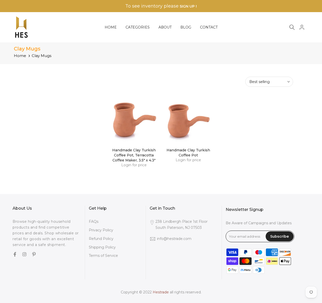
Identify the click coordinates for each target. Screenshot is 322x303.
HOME (111, 27)
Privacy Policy (101, 230)
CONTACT (209, 27)
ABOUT (165, 27)
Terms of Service (103, 255)
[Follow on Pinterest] (34, 255)
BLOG (185, 27)
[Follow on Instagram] (24, 255)
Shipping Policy (102, 247)
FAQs (93, 221)
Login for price (134, 165)
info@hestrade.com (174, 238)
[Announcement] (161, 6)
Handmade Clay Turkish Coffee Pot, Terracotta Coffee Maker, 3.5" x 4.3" (134, 155)
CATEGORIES (138, 27)
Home (20, 55)
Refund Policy (101, 238)
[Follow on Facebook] (15, 255)
